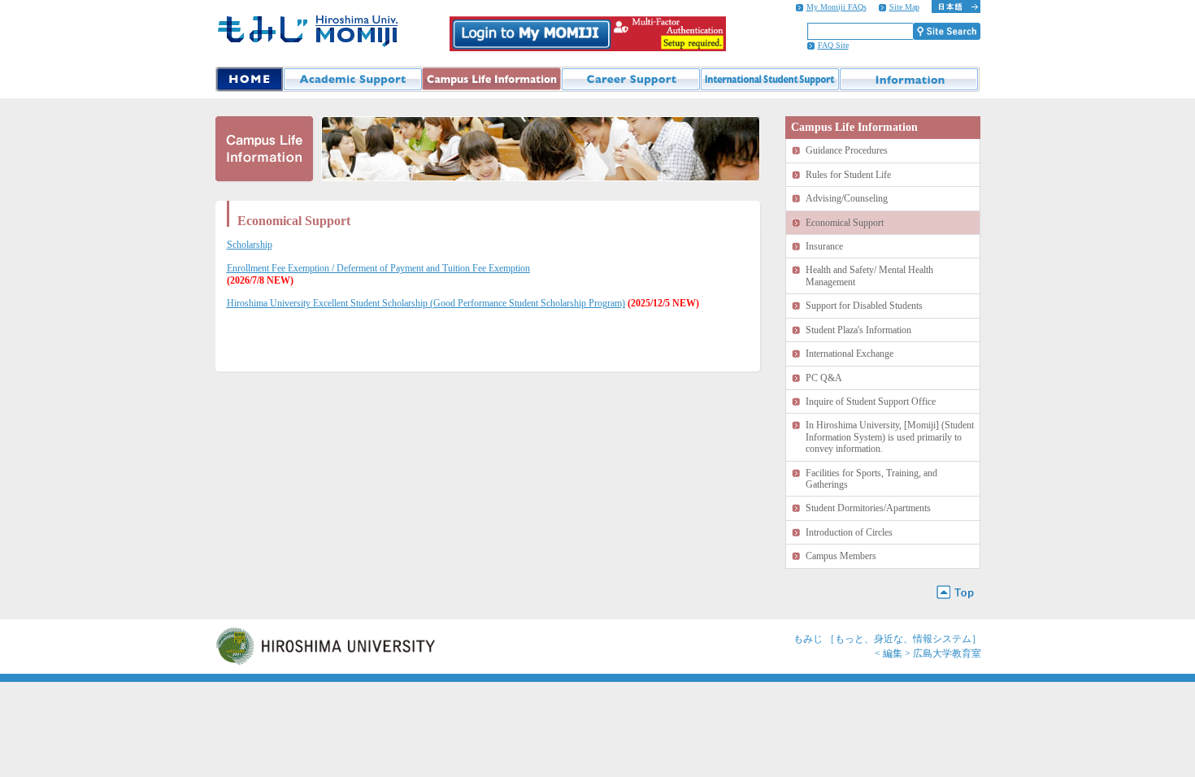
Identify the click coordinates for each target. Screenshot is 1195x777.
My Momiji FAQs (836, 6)
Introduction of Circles (849, 532)
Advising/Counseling (847, 198)
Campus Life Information (491, 79)
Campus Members (841, 556)
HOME (249, 79)
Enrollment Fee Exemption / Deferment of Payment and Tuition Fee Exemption (378, 268)
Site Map (904, 6)
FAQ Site (833, 45)
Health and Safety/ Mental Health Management (869, 275)
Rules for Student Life (848, 174)
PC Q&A (824, 378)
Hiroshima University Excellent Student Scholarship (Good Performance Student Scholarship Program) (426, 303)
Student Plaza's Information (858, 330)
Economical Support (845, 222)
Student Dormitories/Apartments (868, 508)
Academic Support (352, 79)
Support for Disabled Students (864, 305)
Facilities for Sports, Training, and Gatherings (871, 478)
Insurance (824, 246)
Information (909, 79)
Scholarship (249, 244)
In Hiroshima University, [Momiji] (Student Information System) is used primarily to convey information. (890, 436)
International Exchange (849, 353)
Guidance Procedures (847, 150)
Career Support (630, 79)
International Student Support (769, 79)
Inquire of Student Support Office (871, 401)
